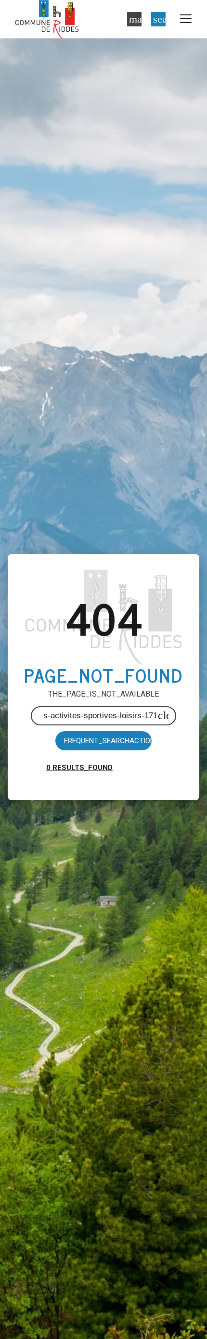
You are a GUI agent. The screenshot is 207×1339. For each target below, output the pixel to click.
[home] (47, 19)
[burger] (185, 19)
